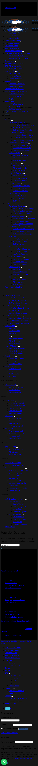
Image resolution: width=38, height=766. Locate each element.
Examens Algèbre (20, 511)
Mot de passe (7, 724)
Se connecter (23, 729)
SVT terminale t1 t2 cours (19, 323)
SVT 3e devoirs (19, 201)
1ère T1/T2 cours (11, 346)
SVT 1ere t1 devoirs (20, 181)
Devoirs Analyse (19, 519)
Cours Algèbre (18, 504)
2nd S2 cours (10, 356)
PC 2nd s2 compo (20, 272)
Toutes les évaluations (13, 287)
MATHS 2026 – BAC (16, 387)
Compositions (10, 203)
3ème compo (14, 277)
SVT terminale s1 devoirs (22, 130)
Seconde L (9, 428)
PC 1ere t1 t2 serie (16, 86)
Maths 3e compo (19, 279)
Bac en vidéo (14, 686)
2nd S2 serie (9, 91)
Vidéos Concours (15, 693)
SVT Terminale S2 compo (23, 224)
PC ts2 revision (14, 390)
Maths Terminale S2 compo (24, 219)
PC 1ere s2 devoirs (20, 168)
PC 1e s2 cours (14, 341)
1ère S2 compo (15, 246)
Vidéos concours (15, 473)
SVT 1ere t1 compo (20, 264)
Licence (8, 89)
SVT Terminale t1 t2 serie (18, 58)
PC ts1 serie (13, 35)
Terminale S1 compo (17, 206)
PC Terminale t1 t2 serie (18, 56)
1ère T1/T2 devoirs (16, 173)
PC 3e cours (13, 371)
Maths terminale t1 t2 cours (20, 318)
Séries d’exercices (12, 658)
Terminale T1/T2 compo (18, 226)
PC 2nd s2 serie (15, 96)
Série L (7, 670)
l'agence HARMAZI (15, 617)
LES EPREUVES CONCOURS (15, 465)
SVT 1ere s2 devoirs (20, 170)
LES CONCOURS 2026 (13, 463)
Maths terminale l (16, 413)
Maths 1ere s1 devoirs (21, 155)
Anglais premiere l (16, 418)
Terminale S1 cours (12, 295)
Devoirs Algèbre (19, 506)
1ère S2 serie (10, 71)
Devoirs (8, 120)
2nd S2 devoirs (14, 183)
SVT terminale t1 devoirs (22, 150)
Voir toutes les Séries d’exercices (18, 111)
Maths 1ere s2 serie (16, 73)
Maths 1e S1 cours (15, 328)
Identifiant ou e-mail (9, 718)
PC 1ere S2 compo (20, 251)
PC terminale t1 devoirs (22, 148)
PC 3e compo (18, 282)
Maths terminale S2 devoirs (24, 135)
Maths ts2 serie (15, 43)
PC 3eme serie (14, 106)
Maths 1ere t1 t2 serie (17, 84)
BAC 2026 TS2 (10, 385)
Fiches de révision (16, 675)
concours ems (14, 478)
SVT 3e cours (14, 374)
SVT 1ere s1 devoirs (20, 160)
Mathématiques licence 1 (15, 499)
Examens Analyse (20, 524)
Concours (9, 688)
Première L (9, 416)
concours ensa (15, 480)
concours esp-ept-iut (17, 483)
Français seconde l (16, 433)
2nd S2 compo (14, 267)
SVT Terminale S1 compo (23, 213)
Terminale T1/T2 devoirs (18, 143)
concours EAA (14, 475)
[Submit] (1, 548)
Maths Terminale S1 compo (23, 208)
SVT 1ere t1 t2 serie (16, 89)
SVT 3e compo (19, 284)
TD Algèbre (17, 509)
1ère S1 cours (10, 326)
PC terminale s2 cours (17, 310)
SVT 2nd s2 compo (20, 274)
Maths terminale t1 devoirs (23, 145)
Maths (15, 71)
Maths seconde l (15, 438)
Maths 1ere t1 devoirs (21, 175)
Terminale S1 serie (12, 30)
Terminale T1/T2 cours (13, 315)
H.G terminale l (15, 408)
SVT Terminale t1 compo (22, 234)
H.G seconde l (14, 436)
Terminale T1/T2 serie (13, 51)
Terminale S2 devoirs (17, 132)
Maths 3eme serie (16, 104)
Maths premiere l (16, 426)
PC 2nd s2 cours (15, 361)
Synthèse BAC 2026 (13, 648)
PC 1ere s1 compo (20, 241)
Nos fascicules (11, 653)
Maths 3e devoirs (19, 196)
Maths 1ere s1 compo (21, 239)
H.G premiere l (14, 423)
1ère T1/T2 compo (16, 257)
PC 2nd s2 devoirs (20, 188)
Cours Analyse (18, 517)
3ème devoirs (14, 193)
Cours (7, 668)
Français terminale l (17, 406)
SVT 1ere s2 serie (15, 79)
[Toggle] (20, 41)
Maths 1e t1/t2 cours (17, 348)
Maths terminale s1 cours (19, 298)
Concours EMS (14, 491)
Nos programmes (12, 650)
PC (14, 683)
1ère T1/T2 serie (11, 81)
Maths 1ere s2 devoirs (21, 165)
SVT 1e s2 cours (15, 343)
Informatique (10, 527)
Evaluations (9, 660)
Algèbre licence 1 (15, 501)
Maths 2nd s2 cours (16, 359)
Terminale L (9, 400)
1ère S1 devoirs (14, 153)
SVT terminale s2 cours (18, 313)
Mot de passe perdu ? (9, 733)
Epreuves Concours (16, 691)
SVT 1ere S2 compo (20, 254)
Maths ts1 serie (15, 33)
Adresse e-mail (7, 742)
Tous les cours (10, 376)
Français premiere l (16, 421)
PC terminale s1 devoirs (22, 127)
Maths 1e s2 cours (16, 338)
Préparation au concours (15, 468)
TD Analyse (17, 522)
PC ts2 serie (13, 46)
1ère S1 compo (14, 236)
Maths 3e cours (15, 369)
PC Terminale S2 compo (22, 221)
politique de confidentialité (24, 759)
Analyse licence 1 (15, 514)
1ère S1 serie (9, 61)
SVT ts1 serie (14, 38)
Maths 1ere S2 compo (21, 249)
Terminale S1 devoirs (17, 122)
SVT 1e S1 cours (15, 333)
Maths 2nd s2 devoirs (21, 186)
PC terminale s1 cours (17, 300)
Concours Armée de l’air (18, 488)
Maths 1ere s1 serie (16, 63)
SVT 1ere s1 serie (15, 68)
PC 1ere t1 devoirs (20, 178)
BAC (6, 66)
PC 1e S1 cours (14, 331)
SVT (14, 680)
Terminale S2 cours (12, 305)
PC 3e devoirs (18, 198)
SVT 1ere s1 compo (20, 244)
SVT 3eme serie (15, 109)
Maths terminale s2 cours (19, 308)
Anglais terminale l (16, 403)
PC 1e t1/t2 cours (15, 351)
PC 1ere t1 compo (20, 262)
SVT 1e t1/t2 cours (16, 353)
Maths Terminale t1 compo (23, 229)
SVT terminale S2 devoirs (23, 140)
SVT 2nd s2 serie (15, 99)
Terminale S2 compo (17, 216)
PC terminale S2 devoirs (22, 137)
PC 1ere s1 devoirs (20, 158)
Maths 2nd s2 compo (21, 269)
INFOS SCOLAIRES (12, 655)
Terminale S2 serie (12, 41)
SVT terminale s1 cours (18, 303)
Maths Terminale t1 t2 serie (19, 53)
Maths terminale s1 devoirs (23, 125)
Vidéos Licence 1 (15, 701)
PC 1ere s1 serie (15, 66)
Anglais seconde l (16, 431)
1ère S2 (7, 336)
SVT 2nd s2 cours (15, 364)
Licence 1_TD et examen (18, 91)
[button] (4, 762)
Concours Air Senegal (17, 485)
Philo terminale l (15, 411)
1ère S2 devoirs (15, 163)
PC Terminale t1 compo (22, 231)
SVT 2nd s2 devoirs (20, 191)
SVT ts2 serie (14, 48)
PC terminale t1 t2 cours (18, 321)
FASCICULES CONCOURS (18, 470)
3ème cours (9, 366)
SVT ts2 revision (15, 392)
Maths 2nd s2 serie (16, 94)
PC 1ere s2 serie (15, 76)
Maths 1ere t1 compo (21, 259)
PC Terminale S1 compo (22, 211)
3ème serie (9, 101)
